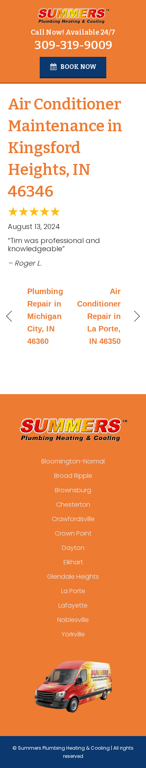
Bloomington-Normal (73, 461)
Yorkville (73, 634)
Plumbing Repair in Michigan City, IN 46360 (45, 316)
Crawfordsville (73, 518)
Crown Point (73, 533)
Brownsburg (73, 490)
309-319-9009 (73, 45)
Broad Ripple (73, 475)
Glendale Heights (73, 576)
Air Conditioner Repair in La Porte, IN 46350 (99, 316)
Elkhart (73, 562)
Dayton (73, 547)
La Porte (73, 591)
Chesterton (73, 504)
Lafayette (73, 605)
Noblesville (73, 619)
